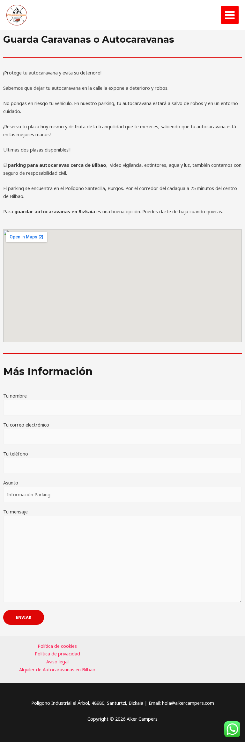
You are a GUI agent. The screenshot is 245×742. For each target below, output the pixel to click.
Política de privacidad (57, 653)
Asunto (10, 482)
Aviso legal (57, 661)
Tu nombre (15, 395)
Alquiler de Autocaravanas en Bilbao (57, 669)
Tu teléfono (15, 453)
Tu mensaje (15, 511)
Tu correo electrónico (26, 424)
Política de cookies (57, 646)
